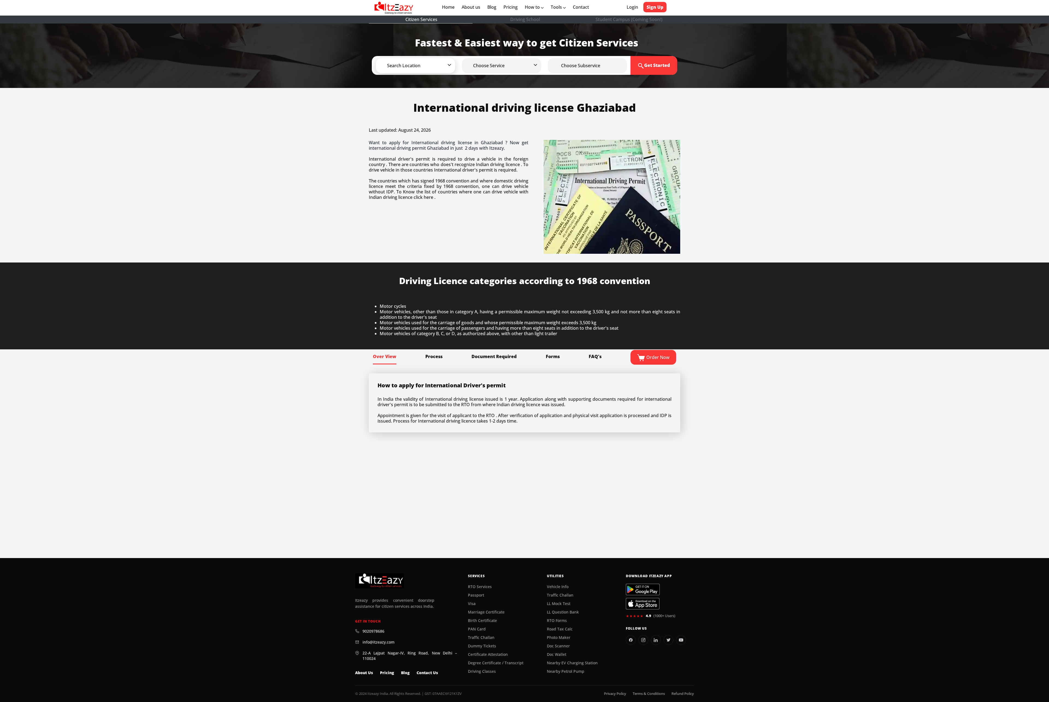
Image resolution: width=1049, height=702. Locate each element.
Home (449, 7)
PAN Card (477, 629)
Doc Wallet (556, 654)
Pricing (510, 7)
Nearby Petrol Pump (565, 671)
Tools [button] (557, 7)
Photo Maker (558, 637)
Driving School (525, 19)
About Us (364, 672)
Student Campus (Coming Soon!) (629, 19)
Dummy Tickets (482, 646)
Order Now (657, 357)
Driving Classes (482, 671)
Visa (472, 603)
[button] (424, 65)
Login (632, 7)
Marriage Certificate (486, 612)
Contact (581, 7)
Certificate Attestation (488, 654)
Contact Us (427, 672)
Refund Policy (682, 693)
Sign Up (655, 7)
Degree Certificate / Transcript (495, 662)
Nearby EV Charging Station (572, 662)
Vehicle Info (557, 586)
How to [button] (533, 7)
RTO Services (480, 586)
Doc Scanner (558, 646)
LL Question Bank (563, 612)
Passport (476, 595)
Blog (491, 7)
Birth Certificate (482, 620)
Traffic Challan (481, 637)
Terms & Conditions (649, 693)
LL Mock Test (558, 603)
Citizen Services (421, 19)
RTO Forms (557, 620)
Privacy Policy (615, 693)
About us (472, 7)
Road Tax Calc (560, 629)
